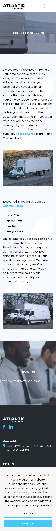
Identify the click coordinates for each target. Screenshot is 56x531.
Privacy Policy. (20, 493)
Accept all (28, 523)
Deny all (28, 514)
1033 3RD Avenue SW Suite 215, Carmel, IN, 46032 (29, 448)
